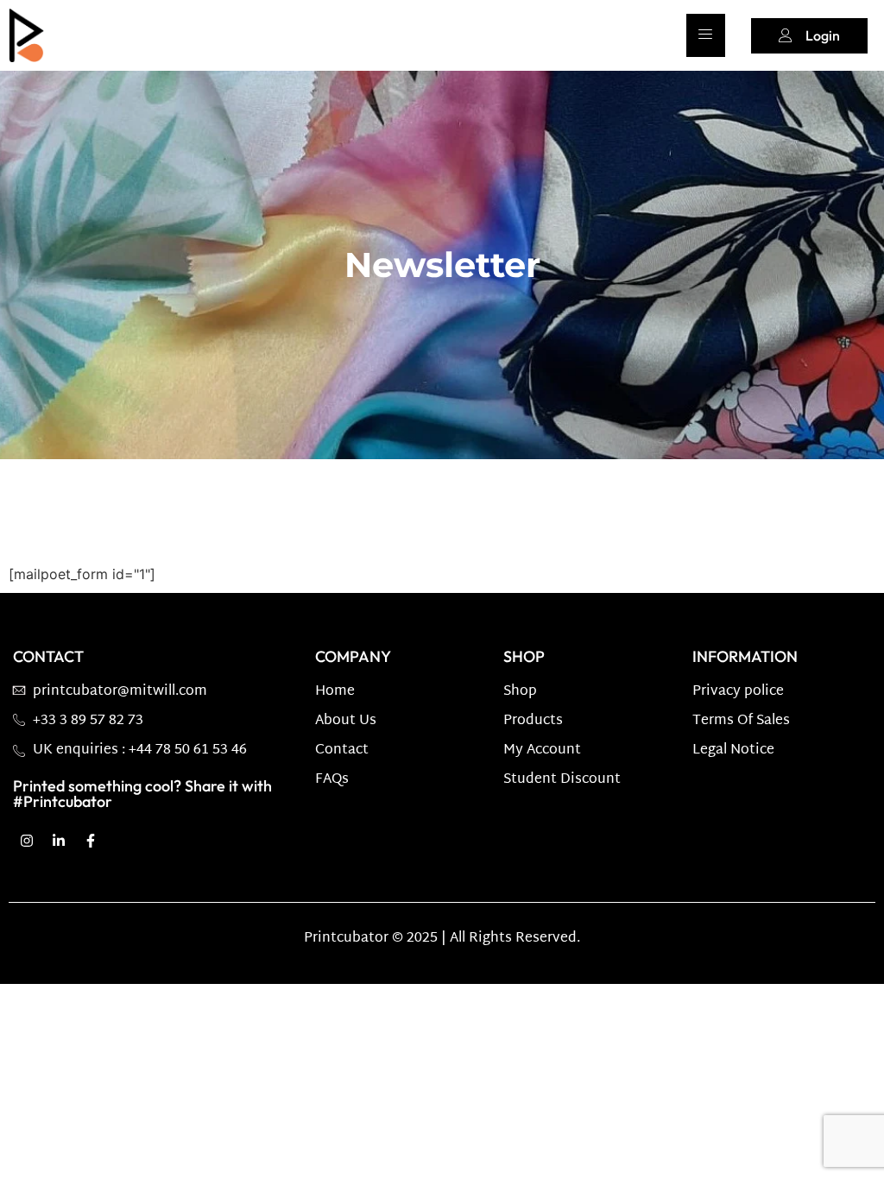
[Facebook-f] (90, 840)
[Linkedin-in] (59, 840)
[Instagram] (27, 840)
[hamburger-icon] (705, 35)
